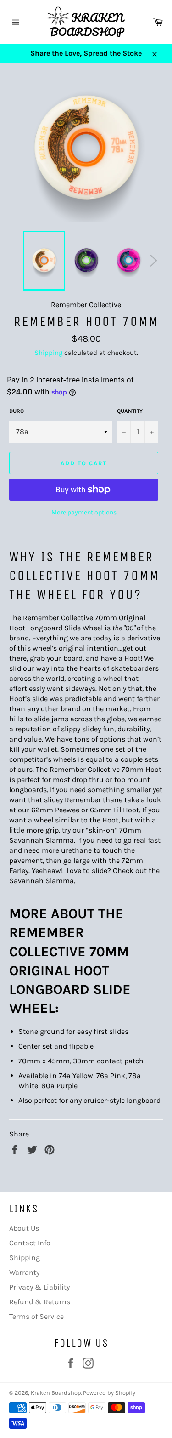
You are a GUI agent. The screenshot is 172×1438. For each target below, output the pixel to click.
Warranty (24, 1272)
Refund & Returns (39, 1301)
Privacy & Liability (39, 1287)
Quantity (130, 411)
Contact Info (29, 1242)
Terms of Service (36, 1316)
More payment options (84, 512)
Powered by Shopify (109, 1392)
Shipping (48, 352)
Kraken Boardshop (56, 1392)
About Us (24, 1228)
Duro (16, 411)
